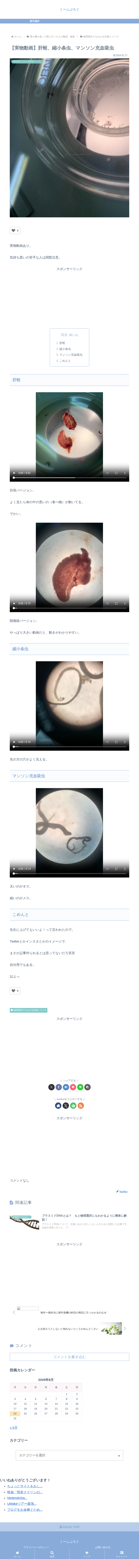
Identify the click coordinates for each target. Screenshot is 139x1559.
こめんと (65, 360)
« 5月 (14, 1427)
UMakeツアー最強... (22, 1504)
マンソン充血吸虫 (71, 354)
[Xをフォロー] (66, 1105)
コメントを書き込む (69, 1357)
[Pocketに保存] (73, 1087)
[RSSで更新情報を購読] (81, 1105)
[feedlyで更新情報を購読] (73, 1105)
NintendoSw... (17, 1498)
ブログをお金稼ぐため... (25, 1509)
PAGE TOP (71, 1527)
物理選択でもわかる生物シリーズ (30, 1010)
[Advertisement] (69, 297)
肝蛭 (62, 343)
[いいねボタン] (13, 230)
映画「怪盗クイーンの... (25, 1492)
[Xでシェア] (51, 1087)
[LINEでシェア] (80, 1087)
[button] (87, 1087)
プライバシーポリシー (36, 1547)
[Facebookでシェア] (59, 1087)
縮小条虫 (65, 348)
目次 (64, 335)
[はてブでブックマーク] (66, 1087)
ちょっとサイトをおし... (25, 1486)
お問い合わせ (102, 1547)
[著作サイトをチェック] (58, 1105)
